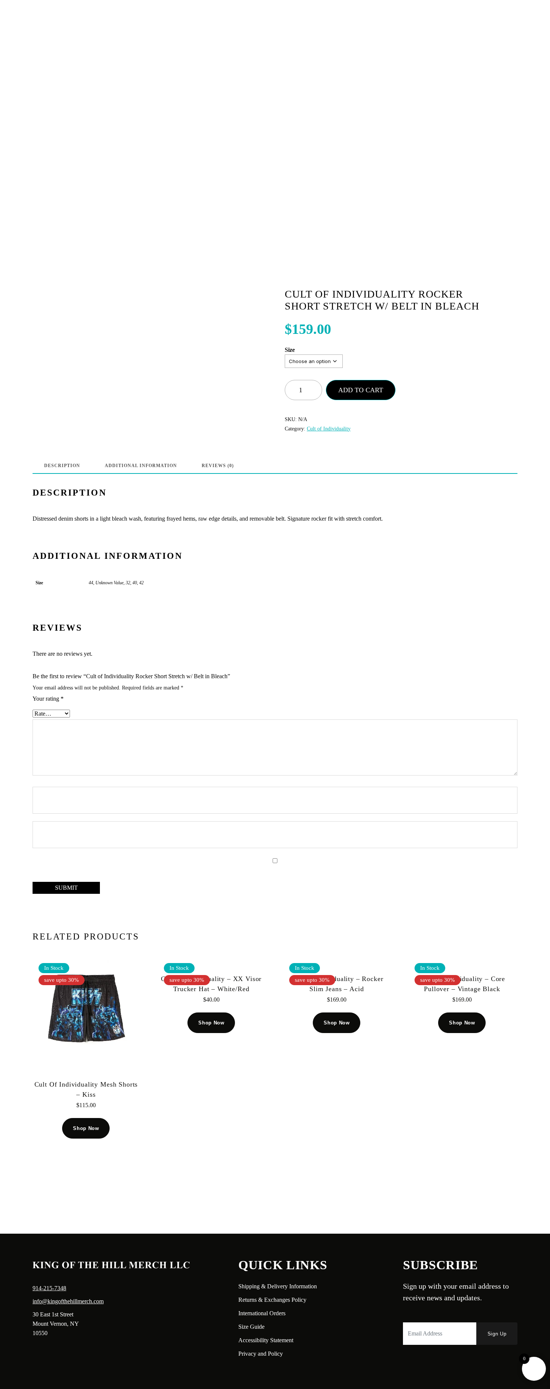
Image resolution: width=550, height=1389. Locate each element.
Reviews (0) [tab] (218, 465)
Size (290, 350)
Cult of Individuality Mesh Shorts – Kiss (86, 1089)
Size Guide (251, 1326)
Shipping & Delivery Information (277, 1286)
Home (32, 17)
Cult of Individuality (329, 429)
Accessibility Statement (265, 1340)
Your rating (48, 698)
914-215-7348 (49, 1288)
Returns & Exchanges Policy (272, 1300)
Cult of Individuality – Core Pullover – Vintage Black (462, 984)
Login (473, 17)
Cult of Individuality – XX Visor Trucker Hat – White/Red (211, 984)
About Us (62, 17)
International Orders (261, 1313)
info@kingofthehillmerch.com (68, 1301)
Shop (91, 17)
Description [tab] (62, 465)
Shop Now (86, 1128)
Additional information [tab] (141, 465)
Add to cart (360, 390)
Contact (118, 17)
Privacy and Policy (260, 1353)
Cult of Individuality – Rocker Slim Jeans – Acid (336, 984)
